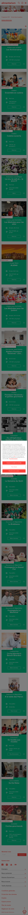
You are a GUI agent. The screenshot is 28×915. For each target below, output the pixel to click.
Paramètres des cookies (14, 470)
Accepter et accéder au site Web (14, 462)
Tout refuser (14, 466)
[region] (14, 458)
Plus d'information (13, 458)
